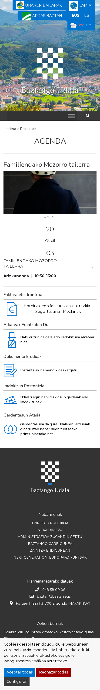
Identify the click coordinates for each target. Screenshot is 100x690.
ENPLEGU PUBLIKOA (50, 523)
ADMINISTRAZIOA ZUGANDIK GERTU (50, 537)
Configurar (17, 681)
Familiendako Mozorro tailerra (46, 164)
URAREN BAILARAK (43, 5)
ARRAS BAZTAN (46, 15)
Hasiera (9, 129)
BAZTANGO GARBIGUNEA (50, 544)
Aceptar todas (20, 672)
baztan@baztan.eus (53, 596)
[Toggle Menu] (71, 116)
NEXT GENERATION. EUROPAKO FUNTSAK (50, 557)
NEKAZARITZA (50, 530)
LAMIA (84, 5)
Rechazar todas (53, 672)
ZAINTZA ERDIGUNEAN (50, 550)
